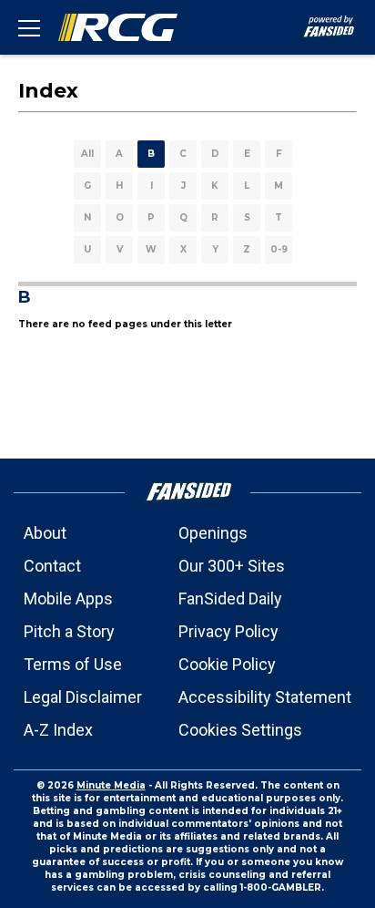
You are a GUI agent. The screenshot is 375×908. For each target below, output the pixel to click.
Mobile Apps (68, 598)
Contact (52, 565)
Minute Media (111, 785)
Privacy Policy (228, 631)
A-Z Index (58, 729)
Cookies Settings (240, 729)
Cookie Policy (227, 664)
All (87, 154)
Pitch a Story (69, 631)
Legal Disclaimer (83, 697)
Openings (213, 532)
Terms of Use (73, 664)
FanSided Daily (230, 598)
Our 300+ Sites (231, 565)
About (45, 532)
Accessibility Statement (264, 697)
